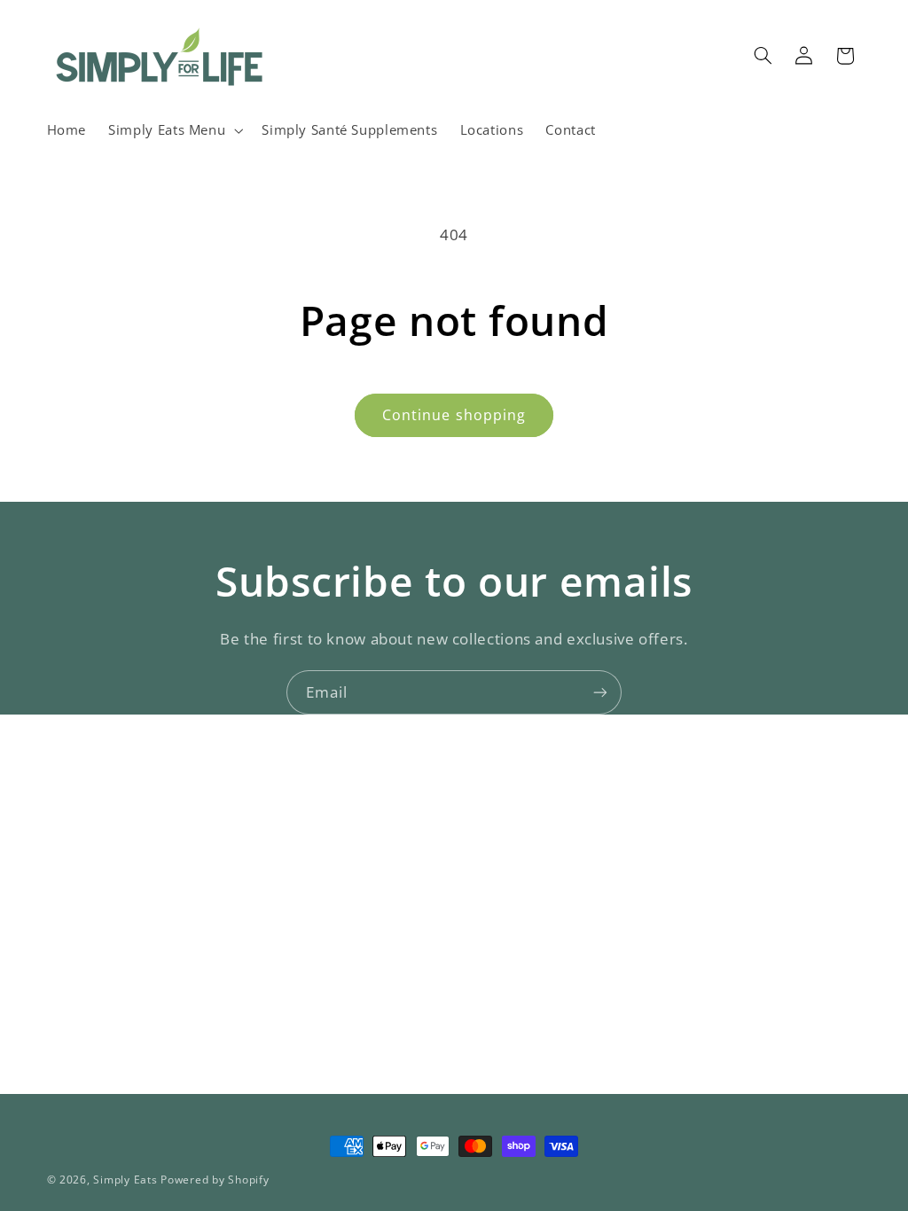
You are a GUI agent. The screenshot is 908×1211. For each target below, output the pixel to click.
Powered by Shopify (214, 1179)
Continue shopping (454, 415)
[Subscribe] (600, 692)
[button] (174, 130)
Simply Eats (125, 1179)
